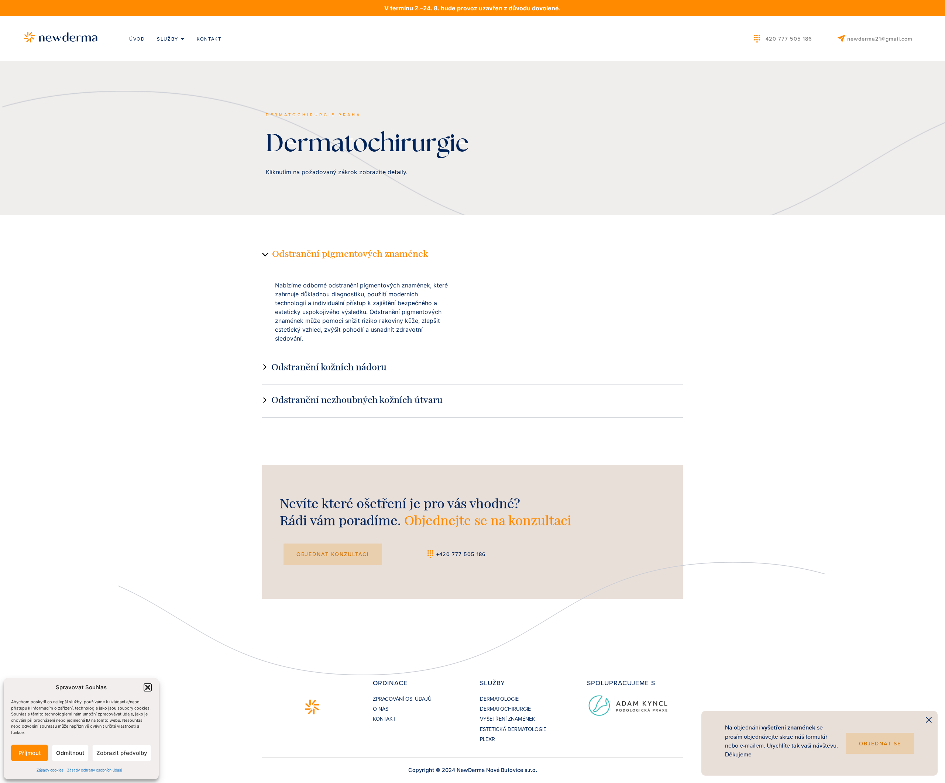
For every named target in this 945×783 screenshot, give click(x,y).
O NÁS (380, 709)
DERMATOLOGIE (499, 699)
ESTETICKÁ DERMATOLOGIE (513, 729)
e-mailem (752, 745)
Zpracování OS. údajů (402, 699)
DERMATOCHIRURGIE (505, 709)
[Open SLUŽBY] (182, 38)
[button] (147, 687)
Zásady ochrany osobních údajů (94, 770)
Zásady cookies (50, 770)
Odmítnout (70, 752)
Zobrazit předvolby (121, 752)
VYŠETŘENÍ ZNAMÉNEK (507, 718)
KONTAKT (384, 718)
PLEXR (487, 739)
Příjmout (29, 752)
